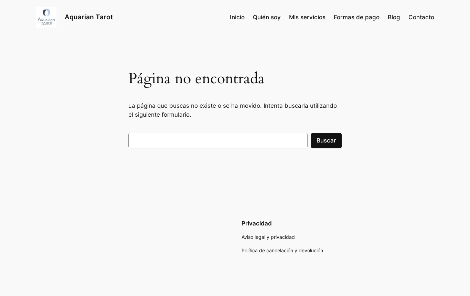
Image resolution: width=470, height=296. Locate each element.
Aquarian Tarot (89, 17)
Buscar (326, 140)
